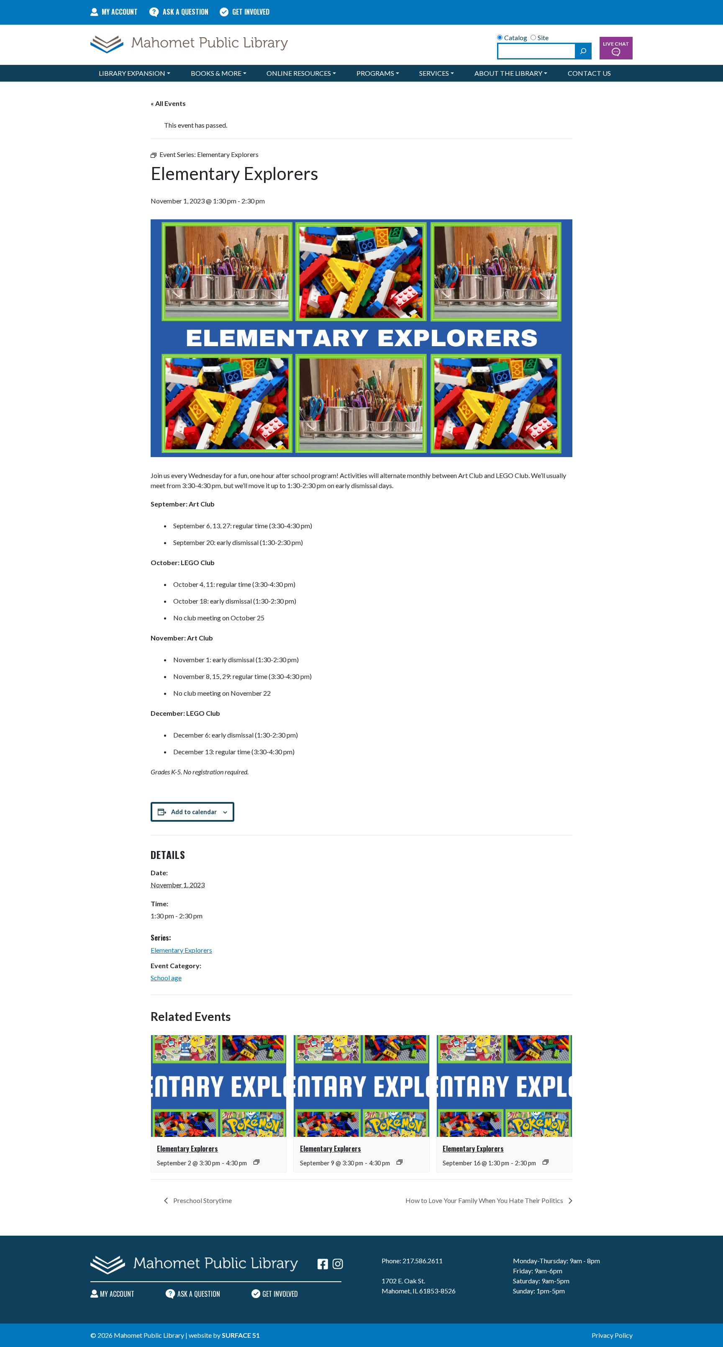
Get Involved (250, 12)
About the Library (508, 73)
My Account (120, 12)
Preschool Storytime (202, 1200)
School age (166, 978)
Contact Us (589, 73)
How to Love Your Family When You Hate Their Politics (484, 1200)
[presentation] (218, 1085)
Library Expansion (132, 73)
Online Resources (299, 73)
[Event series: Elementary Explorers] (256, 1161)
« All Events (168, 103)
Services (434, 73)
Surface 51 (241, 1335)
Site (543, 37)
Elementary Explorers (181, 950)
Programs (375, 73)
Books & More (216, 73)
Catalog (515, 37)
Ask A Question (185, 12)
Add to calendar (194, 811)
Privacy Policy (612, 1335)
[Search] (583, 51)
